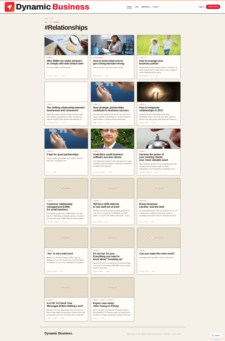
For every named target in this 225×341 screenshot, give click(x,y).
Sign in (201, 7)
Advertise (145, 7)
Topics (156, 7)
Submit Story (213, 7)
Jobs (137, 7)
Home (129, 7)
